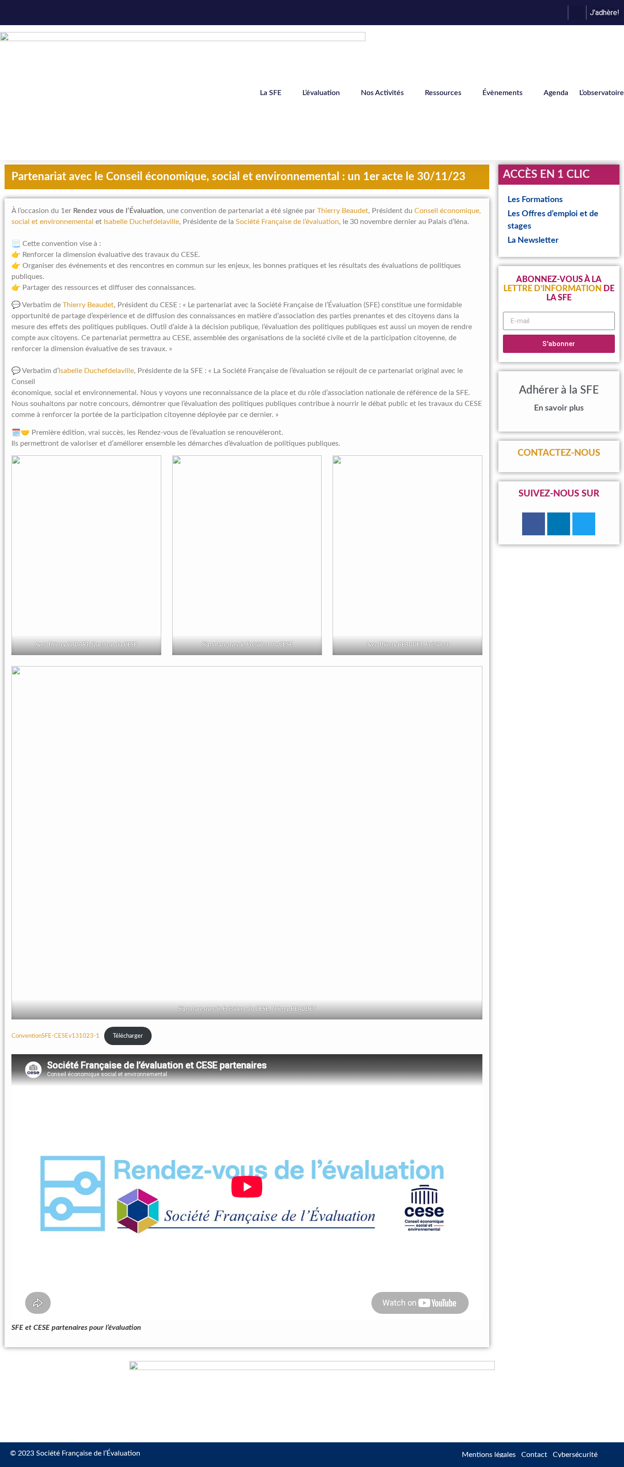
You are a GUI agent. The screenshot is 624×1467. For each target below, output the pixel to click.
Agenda (556, 92)
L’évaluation (321, 92)
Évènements (502, 92)
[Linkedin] (558, 523)
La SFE (270, 92)
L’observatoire (601, 92)
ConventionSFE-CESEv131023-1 (55, 1036)
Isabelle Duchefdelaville (141, 221)
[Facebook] (533, 523)
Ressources (443, 92)
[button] (577, 12)
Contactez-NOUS (559, 453)
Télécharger (128, 1036)
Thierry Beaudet (342, 210)
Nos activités (382, 92)
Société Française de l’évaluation (287, 221)
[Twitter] (583, 523)
